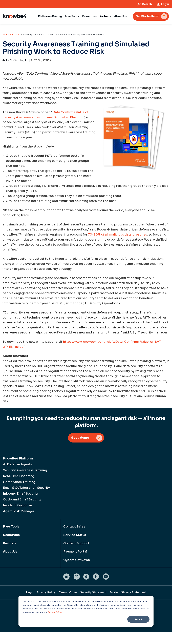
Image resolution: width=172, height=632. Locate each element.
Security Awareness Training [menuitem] (25, 470)
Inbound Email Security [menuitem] (21, 493)
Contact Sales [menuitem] (74, 526)
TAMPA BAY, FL (16, 60)
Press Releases (11, 34)
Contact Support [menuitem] (76, 543)
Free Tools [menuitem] (11, 526)
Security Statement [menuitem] (93, 592)
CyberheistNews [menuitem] (76, 560)
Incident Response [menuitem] (17, 505)
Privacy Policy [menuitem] (46, 592)
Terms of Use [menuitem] (68, 592)
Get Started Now (147, 16)
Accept (138, 619)
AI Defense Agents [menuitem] (17, 464)
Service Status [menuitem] (74, 535)
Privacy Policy (55, 612)
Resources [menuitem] (11, 535)
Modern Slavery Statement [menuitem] (128, 592)
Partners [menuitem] (9, 543)
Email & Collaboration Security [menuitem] (26, 488)
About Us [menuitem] (10, 551)
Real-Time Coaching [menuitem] (18, 476)
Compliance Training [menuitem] (19, 482)
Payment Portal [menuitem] (75, 551)
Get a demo (80, 437)
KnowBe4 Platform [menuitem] (18, 458)
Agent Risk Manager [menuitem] (18, 511)
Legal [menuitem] (29, 592)
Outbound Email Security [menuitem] (22, 499)
